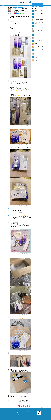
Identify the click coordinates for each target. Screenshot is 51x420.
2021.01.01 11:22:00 (28, 393)
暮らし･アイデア (24, 5)
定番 (48, 5)
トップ (8, 7)
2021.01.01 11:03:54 (28, 314)
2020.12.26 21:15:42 (28, 144)
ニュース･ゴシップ (9, 5)
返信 (19, 92)
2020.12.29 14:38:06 (28, 212)
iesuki (35, 38)
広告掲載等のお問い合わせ (30, 412)
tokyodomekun (36, 44)
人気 (32, 8)
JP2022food (36, 35)
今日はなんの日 (16, 412)
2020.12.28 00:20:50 (28, 205)
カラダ (29, 5)
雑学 (43, 5)
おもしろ (46, 5)
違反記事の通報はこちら (29, 13)
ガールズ (5, 5)
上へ (42, 407)
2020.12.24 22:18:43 (28, 92)
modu (35, 23)
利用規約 (6, 412)
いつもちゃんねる (17, 414)
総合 (2, 5)
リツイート (22, 92)
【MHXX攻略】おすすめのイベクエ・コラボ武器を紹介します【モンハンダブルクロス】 (39, 17)
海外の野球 (36, 14)
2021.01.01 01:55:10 (28, 401)
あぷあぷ (16, 415)
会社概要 (28, 411)
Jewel (9, 13)
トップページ (6, 411)
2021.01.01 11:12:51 (28, 350)
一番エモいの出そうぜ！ (37, 43)
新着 (32, 28)
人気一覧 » (42, 27)
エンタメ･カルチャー (14, 5)
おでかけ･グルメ (19, 5)
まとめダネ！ (16, 411)
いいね (25, 92)
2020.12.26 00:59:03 (28, 125)
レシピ (27, 5)
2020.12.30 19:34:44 (28, 253)
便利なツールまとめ (17, 413)
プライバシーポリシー (7, 413)
